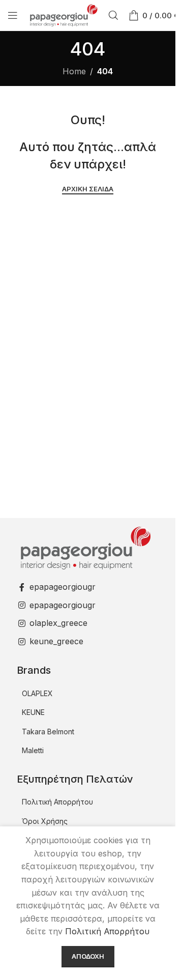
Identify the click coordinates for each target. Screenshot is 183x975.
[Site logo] (63, 14)
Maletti (33, 750)
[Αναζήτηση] (113, 15)
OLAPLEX (37, 693)
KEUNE (33, 712)
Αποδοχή (88, 956)
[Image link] (84, 547)
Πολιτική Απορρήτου (57, 801)
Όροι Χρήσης (45, 821)
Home (74, 71)
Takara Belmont (48, 731)
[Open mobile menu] (13, 15)
